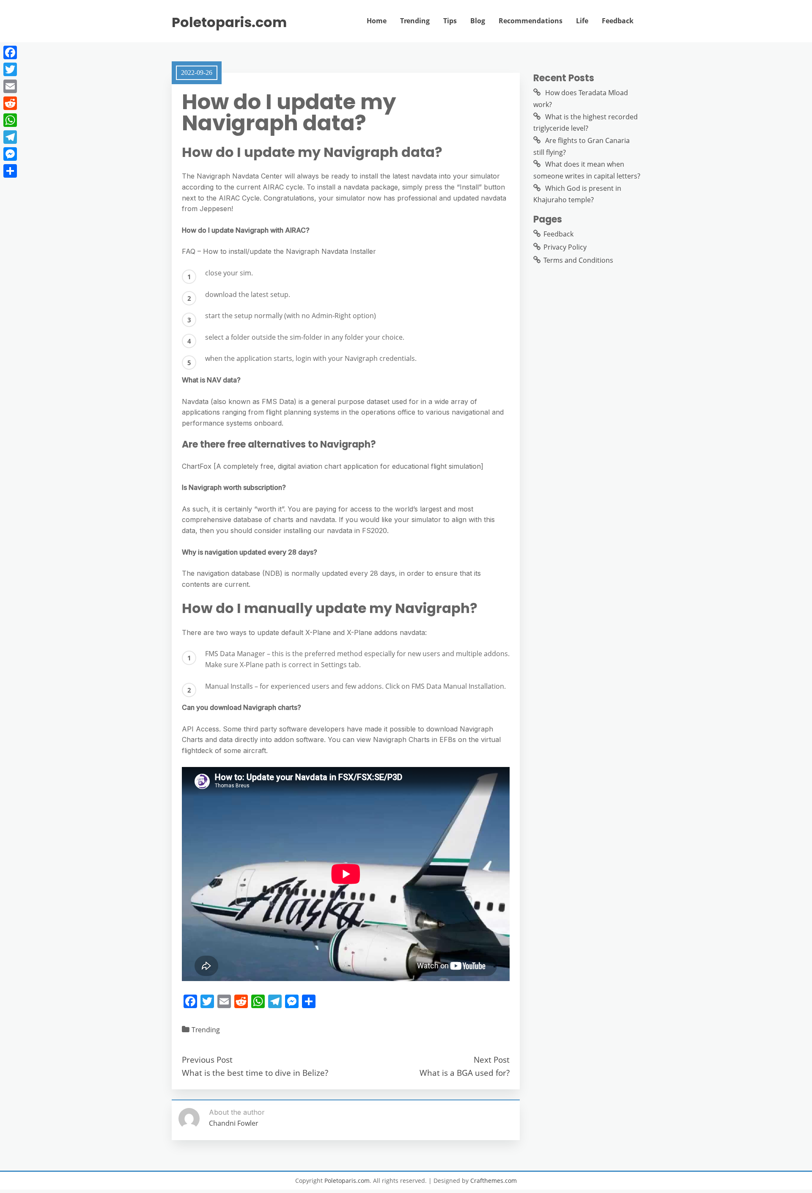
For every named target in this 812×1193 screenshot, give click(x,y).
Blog (477, 20)
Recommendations (530, 20)
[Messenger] (10, 154)
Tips (450, 20)
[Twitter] (10, 69)
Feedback (618, 20)
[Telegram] (10, 137)
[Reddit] (10, 103)
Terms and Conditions (578, 260)
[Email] (10, 86)
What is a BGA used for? (465, 1072)
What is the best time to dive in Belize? (255, 1072)
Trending (415, 20)
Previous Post (207, 1059)
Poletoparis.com (229, 22)
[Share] (10, 170)
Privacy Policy (565, 247)
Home (377, 20)
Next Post (492, 1059)
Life (582, 20)
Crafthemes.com (493, 1181)
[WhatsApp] (10, 120)
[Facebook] (10, 52)
